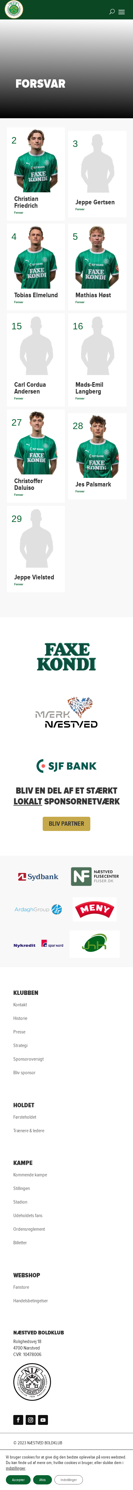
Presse (19, 1032)
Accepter (18, 1480)
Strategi (20, 1046)
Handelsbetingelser (30, 1301)
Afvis (42, 1480)
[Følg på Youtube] (43, 1420)
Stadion (20, 1202)
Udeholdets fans (27, 1216)
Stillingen (21, 1189)
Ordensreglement (29, 1229)
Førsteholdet (24, 1117)
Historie (20, 1018)
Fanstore (21, 1287)
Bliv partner (66, 824)
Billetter (20, 1243)
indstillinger (15, 1468)
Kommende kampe (30, 1175)
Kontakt (20, 1005)
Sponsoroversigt (28, 1059)
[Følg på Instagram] (31, 1420)
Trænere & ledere (28, 1131)
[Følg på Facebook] (18, 1420)
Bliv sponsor (24, 1073)
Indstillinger (69, 1480)
